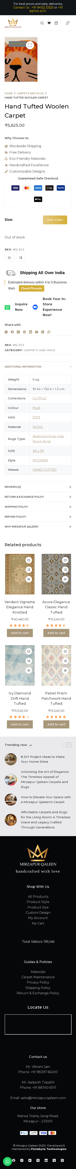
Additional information (23, 366)
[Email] (36, 332)
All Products (38, 897)
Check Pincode (31, 288)
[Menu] (68, 23)
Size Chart (55, 220)
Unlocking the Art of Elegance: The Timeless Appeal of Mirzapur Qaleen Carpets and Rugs (45, 779)
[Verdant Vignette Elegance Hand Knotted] (20, 574)
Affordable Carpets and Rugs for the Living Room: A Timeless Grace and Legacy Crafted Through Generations (45, 819)
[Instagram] (21, 1160)
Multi (36, 408)
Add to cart (20, 633)
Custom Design (38, 913)
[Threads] (42, 332)
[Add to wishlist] (29, 560)
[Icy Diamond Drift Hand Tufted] (20, 665)
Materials (38, 972)
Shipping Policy (16, 506)
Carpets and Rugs (39, 350)
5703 (36, 417)
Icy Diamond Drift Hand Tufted (20, 698)
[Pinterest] (24, 332)
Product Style (38, 902)
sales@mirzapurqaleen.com (43, 1098)
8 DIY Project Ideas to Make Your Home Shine (43, 759)
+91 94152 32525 (42, 7)
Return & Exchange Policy (24, 496)
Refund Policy (15, 516)
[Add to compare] (29, 569)
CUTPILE (39, 398)
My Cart (38, 923)
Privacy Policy (38, 982)
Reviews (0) (13, 486)
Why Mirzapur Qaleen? (22, 526)
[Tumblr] (54, 1160)
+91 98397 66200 (44, 1072)
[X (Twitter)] (18, 332)
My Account (38, 918)
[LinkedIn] (30, 332)
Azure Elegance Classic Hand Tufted (56, 607)
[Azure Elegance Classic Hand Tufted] (56, 574)
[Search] (42, 23)
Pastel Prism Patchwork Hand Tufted (56, 698)
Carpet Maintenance (38, 977)
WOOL (38, 427)
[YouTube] (29, 1160)
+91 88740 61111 (46, 9)
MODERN (40, 460)
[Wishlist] (49, 23)
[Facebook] (12, 332)
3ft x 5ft (38, 451)
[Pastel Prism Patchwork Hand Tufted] (56, 665)
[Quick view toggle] (29, 579)
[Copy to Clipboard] (48, 332)
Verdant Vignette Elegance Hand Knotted (20, 607)
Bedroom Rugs (44, 436)
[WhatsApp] (6, 332)
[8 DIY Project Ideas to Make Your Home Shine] (11, 759)
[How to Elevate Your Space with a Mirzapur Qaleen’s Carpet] (11, 800)
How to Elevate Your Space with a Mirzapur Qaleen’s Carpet (46, 799)
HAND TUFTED (45, 470)
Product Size (38, 907)
